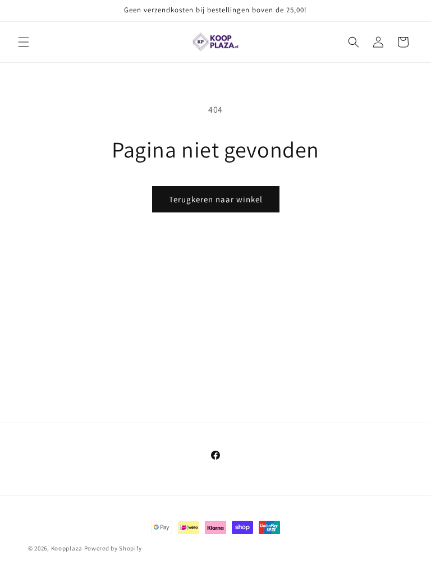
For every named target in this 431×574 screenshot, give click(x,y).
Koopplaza (66, 548)
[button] (23, 42)
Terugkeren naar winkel (216, 199)
